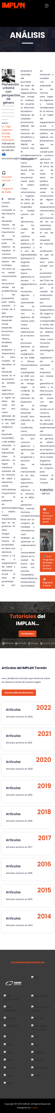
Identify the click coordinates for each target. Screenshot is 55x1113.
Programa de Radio (7, 188)
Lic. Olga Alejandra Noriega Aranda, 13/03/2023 (8, 133)
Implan (34, 1107)
